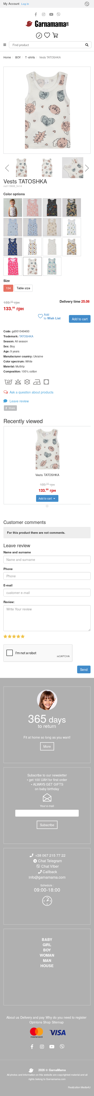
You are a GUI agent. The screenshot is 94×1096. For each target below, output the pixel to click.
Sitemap (58, 1022)
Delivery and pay (32, 1017)
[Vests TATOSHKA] (12, 207)
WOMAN (47, 955)
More (47, 746)
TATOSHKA (26, 336)
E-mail (8, 585)
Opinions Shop (40, 1022)
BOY (18, 57)
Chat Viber (50, 866)
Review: (8, 602)
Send (84, 669)
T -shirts (29, 57)
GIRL (47, 944)
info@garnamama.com (47, 877)
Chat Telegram (50, 860)
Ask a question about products (31, 392)
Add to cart (80, 319)
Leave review (19, 401)
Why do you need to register (66, 1017)
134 (8, 288)
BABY (47, 939)
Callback (50, 871)
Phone (8, 569)
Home (7, 57)
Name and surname (17, 552)
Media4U (86, 1087)
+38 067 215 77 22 (50, 855)
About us (12, 1017)
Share (11, 408)
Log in (25, 3)
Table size (23, 288)
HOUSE (47, 965)
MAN (47, 960)
